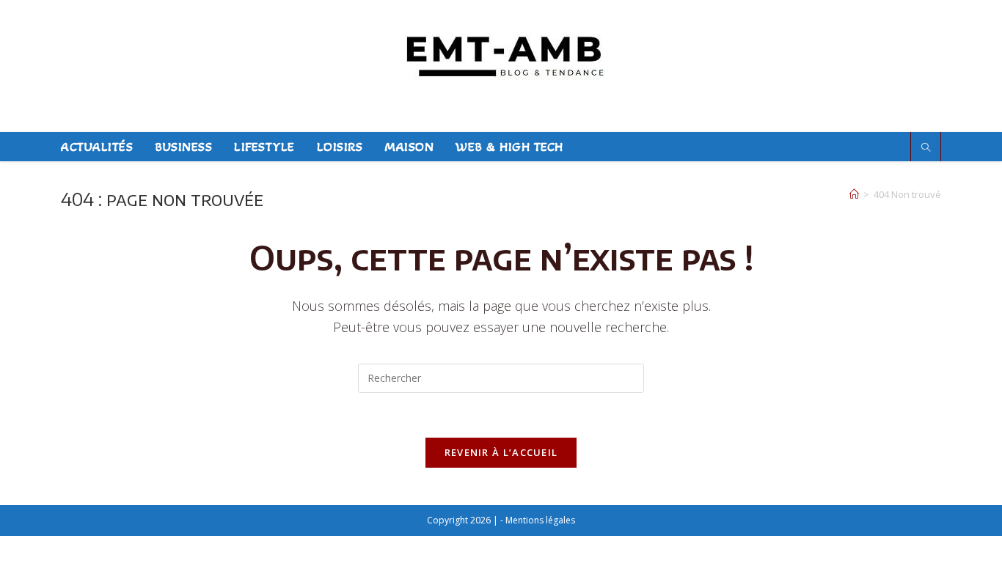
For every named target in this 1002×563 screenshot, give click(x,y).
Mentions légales (540, 520)
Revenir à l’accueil (501, 452)
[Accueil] (854, 194)
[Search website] (925, 148)
